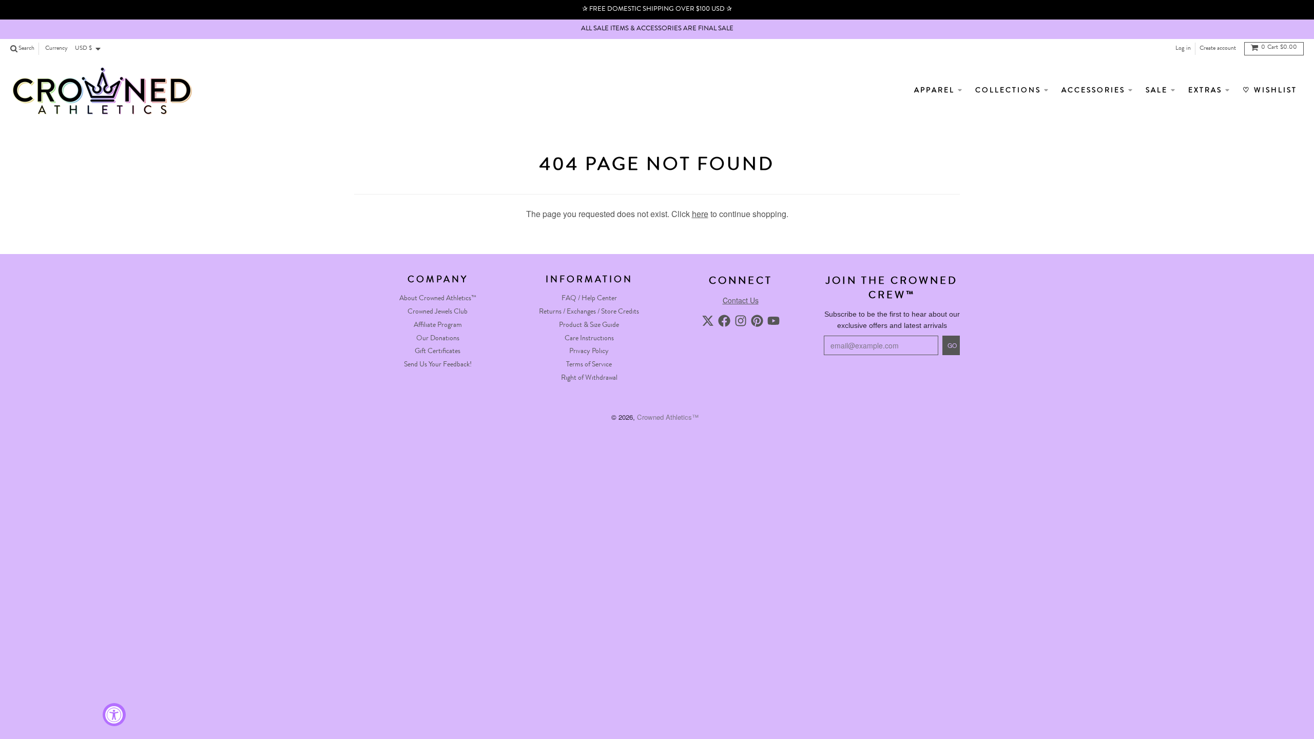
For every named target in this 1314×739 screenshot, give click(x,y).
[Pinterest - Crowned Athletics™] (757, 321)
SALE (1158, 90)
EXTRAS (1206, 90)
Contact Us (741, 300)
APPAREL (936, 90)
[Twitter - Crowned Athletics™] (708, 321)
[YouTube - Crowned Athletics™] (773, 321)
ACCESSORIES (1094, 90)
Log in (1183, 49)
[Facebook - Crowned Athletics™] (724, 321)
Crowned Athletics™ (668, 417)
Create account (1218, 49)
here (700, 214)
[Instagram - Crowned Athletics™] (741, 321)
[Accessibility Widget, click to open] (114, 714)
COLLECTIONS (1009, 90)
